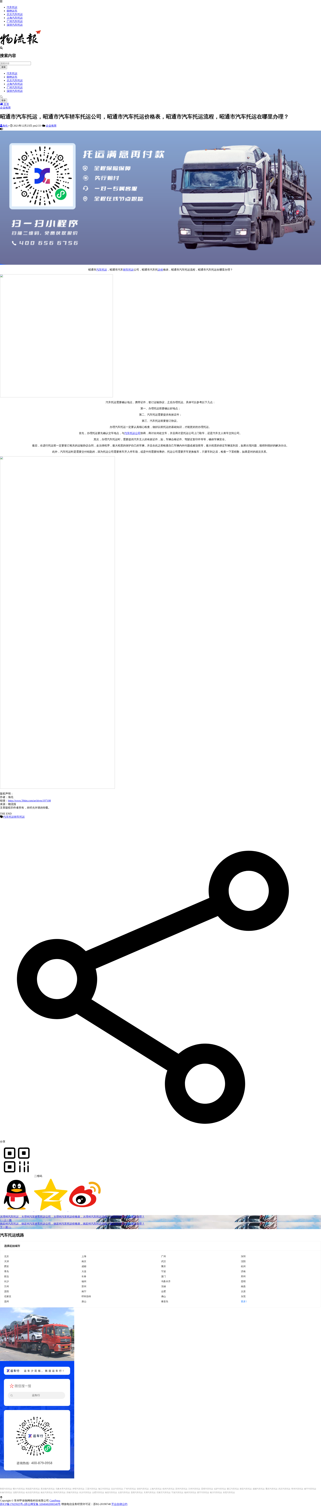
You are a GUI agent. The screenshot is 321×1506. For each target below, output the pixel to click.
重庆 (163, 1266)
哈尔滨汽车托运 (33, 1492)
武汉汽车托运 (284, 1489)
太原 (243, 1291)
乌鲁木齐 (166, 1281)
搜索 (3, 67)
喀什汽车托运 (19, 1489)
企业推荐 (5, 107)
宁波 (163, 1271)
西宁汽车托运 (203, 1492)
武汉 (163, 1261)
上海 (84, 1256)
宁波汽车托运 (177, 1492)
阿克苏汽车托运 (33, 1489)
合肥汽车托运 (98, 1492)
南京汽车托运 (47, 1492)
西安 (6, 1266)
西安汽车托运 (246, 1489)
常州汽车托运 (297, 1489)
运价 (160, 269)
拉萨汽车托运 (220, 1489)
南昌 (243, 1286)
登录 (3, 100)
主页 (6, 104)
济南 (243, 1271)
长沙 (6, 1281)
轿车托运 (128, 269)
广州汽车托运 (15, 21)
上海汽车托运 (15, 17)
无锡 (163, 1286)
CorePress (54, 1500)
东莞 (243, 1296)
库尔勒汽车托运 (48, 1489)
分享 (2, 1141)
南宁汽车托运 (310, 1489)
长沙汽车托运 (85, 1492)
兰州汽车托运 (194, 1489)
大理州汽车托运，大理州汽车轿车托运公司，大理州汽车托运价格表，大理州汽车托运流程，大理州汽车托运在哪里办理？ (72, 1216)
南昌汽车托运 (111, 1492)
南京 (84, 1261)
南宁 (84, 1291)
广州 (163, 1256)
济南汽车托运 (72, 1492)
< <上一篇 (6, 1220)
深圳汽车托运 (15, 24)
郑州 (243, 1276)
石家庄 (7, 1296)
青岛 (6, 1271)
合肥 (163, 1291)
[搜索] (160, 97)
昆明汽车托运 (207, 1489)
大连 (84, 1271)
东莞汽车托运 (229, 1492)
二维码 (37, 1176)
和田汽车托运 (6, 1489)
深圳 (243, 1256)
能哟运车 (12, 10)
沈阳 (243, 1261)
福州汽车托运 (190, 1492)
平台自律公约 (119, 1504)
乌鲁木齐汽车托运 (64, 1489)
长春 (84, 1276)
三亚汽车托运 (91, 1489)
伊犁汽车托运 (78, 1489)
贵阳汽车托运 (137, 1492)
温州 (6, 1301)
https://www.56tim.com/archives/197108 (29, 800)
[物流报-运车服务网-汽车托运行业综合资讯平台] (20, 45)
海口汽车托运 (104, 1489)
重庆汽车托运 (271, 1489)
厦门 (163, 1276)
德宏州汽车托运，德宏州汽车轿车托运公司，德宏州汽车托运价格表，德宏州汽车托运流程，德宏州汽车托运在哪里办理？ (72, 1223)
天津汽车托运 (150, 1492)
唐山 (84, 1301)
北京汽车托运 (15, 14)
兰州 (6, 1286)
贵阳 (6, 1291)
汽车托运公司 (132, 433)
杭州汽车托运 (169, 1489)
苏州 (84, 1286)
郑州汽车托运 (60, 1492)
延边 (6, 1276)
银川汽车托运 (216, 1492)
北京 (6, 1256)
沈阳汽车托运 (19, 1492)
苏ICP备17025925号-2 (12, 1504)
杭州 (243, 1266)
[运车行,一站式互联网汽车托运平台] (160, 263)
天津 (6, 1261)
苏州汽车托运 (181, 1489)
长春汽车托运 (6, 1492)
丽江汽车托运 (233, 1489)
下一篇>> (5, 1227)
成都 (84, 1266)
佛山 (163, 1296)
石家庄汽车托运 (163, 1492)
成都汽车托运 (259, 1489)
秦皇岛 (164, 1301)
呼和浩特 (86, 1296)
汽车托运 (12, 7)
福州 (84, 1281)
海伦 (5, 125)
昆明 (243, 1281)
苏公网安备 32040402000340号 (43, 1504)
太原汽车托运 (124, 1492)
